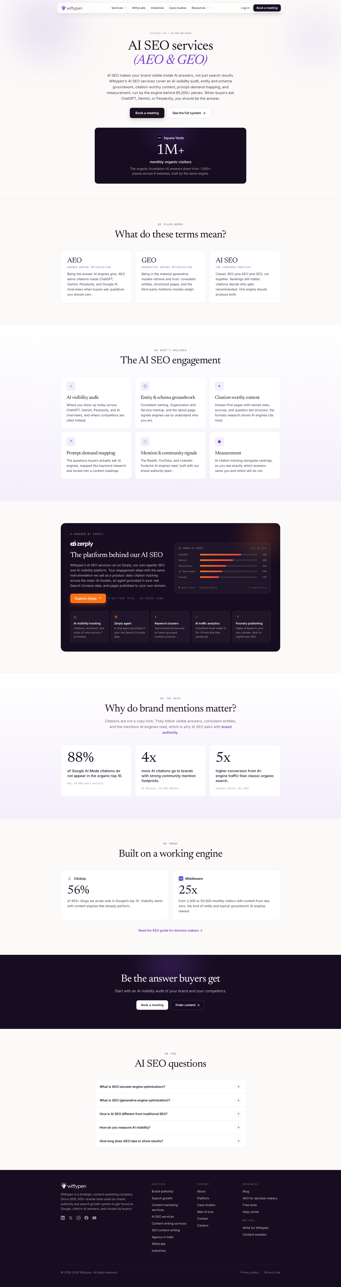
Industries (157, 7)
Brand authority (162, 1191)
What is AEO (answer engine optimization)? (132, 1087)
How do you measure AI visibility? (125, 1127)
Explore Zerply (88, 598)
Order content (187, 1005)
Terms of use (272, 1272)
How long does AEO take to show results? (131, 1141)
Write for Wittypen (256, 1228)
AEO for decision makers (260, 1198)
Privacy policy (250, 1272)
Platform (203, 1198)
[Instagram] (79, 1218)
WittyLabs (139, 7)
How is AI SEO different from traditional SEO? (134, 1114)
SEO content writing (166, 1230)
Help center (251, 1212)
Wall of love (205, 1212)
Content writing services (169, 1223)
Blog (246, 1191)
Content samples (254, 1234)
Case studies (177, 7)
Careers (202, 1225)
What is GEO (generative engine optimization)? (135, 1100)
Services (117, 7)
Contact (202, 1218)
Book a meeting (267, 7)
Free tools (250, 1205)
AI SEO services (163, 1216)
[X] (71, 1218)
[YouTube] (94, 1218)
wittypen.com (158, 33)
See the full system (189, 113)
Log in (245, 7)
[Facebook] (86, 1218)
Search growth (162, 1198)
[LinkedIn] (63, 1218)
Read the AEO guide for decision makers (170, 930)
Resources (198, 7)
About (201, 1191)
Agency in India (162, 1237)
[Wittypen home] (71, 8)
